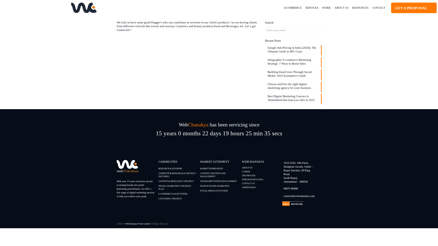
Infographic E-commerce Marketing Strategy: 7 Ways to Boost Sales (289, 61)
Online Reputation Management (218, 181)
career (246, 171)
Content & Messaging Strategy (176, 181)
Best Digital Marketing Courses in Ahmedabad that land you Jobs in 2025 (291, 98)
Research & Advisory (170, 168)
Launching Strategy (170, 198)
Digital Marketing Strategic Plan (174, 187)
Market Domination (211, 168)
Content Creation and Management (213, 175)
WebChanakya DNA (252, 179)
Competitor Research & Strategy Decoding (177, 175)
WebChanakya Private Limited (137, 224)
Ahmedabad (249, 187)
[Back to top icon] (421, 239)
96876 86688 (291, 188)
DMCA (286, 204)
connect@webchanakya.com (299, 196)
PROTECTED (297, 204)
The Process (248, 175)
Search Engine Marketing (215, 186)
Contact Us (248, 183)
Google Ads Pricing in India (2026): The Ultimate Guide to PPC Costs (292, 49)
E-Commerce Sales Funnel (173, 194)
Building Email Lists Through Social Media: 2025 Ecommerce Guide (290, 73)
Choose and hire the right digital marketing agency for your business (289, 86)
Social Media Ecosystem (214, 191)
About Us (247, 168)
